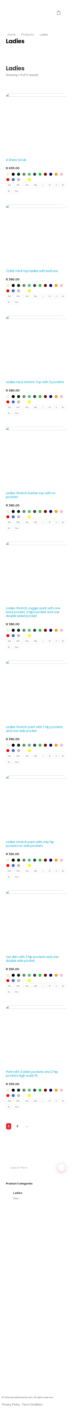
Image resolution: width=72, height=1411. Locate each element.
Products (27, 34)
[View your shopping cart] (59, 13)
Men (16, 1198)
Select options (16, 197)
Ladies (17, 1193)
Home (12, 34)
